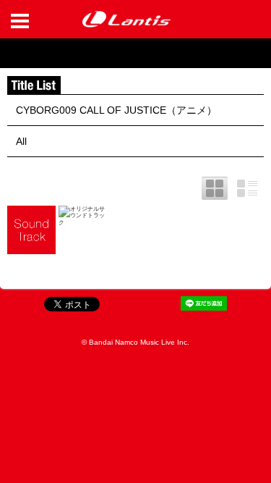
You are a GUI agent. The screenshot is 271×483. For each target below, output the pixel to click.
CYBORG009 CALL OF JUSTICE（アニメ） (116, 110)
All (21, 141)
